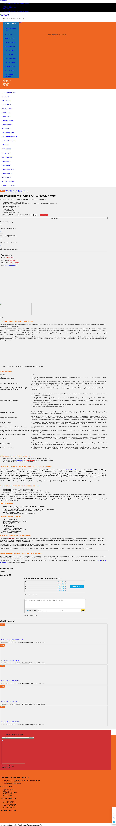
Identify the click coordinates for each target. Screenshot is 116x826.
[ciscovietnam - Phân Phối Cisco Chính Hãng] (4, 15)
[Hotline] (114, 809)
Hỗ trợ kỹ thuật (7, 6)
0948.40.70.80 (10, 257)
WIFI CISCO (10, 192)
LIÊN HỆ (5, 86)
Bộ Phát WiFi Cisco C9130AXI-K (10, 722)
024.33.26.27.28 (12, 260)
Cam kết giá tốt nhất (10, 3)
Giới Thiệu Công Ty (8, 789)
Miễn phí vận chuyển (23, 3)
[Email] (114, 813)
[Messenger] (114, 822)
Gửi (83, 610)
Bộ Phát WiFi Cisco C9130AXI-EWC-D (12, 640)
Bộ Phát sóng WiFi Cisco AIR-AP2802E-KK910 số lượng (17, 215)
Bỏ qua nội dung (4, 0)
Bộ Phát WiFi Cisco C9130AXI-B (10, 660)
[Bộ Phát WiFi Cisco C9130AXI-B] (7, 657)
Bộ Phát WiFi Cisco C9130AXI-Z (10, 701)
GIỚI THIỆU (6, 81)
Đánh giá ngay (77, 586)
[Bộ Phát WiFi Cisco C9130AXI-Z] (7, 699)
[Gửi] (3, 20)
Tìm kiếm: (6, 18)
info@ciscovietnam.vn (11, 265)
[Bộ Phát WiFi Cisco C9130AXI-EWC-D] (7, 637)
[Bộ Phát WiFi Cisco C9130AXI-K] (7, 719)
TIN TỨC (5, 84)
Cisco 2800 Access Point (21, 192)
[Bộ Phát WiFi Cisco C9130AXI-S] (7, 678)
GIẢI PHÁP (6, 83)
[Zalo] (114, 818)
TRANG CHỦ (7, 80)
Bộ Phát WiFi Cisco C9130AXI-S (10, 681)
